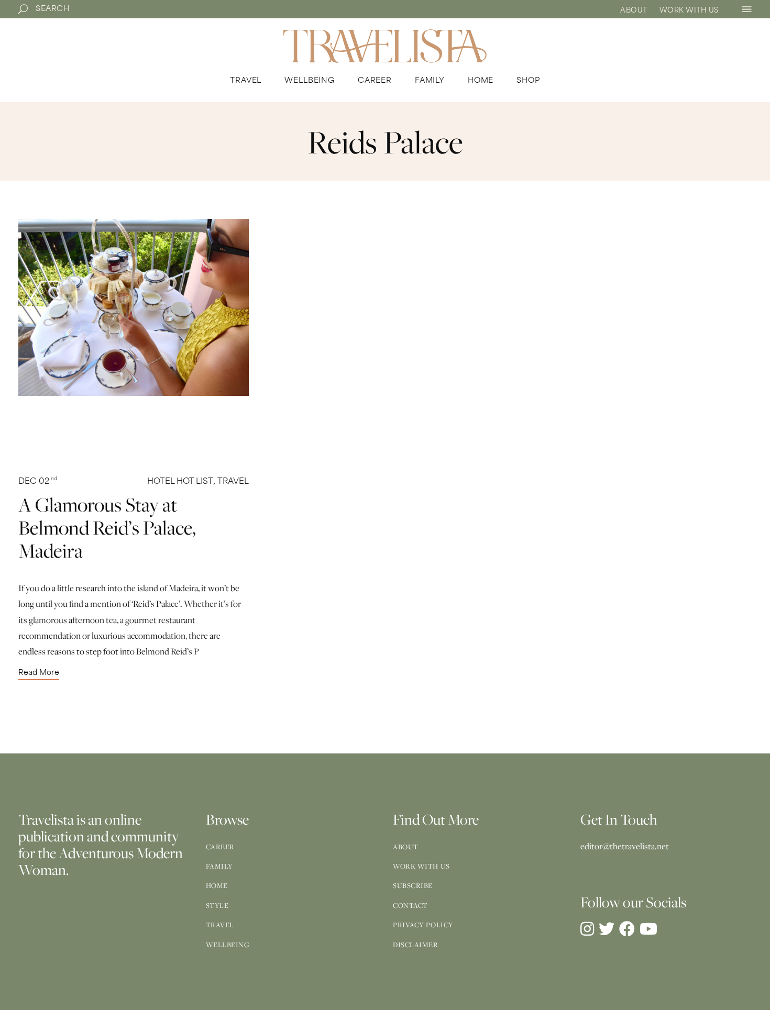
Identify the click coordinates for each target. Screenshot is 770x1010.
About (633, 10)
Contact (410, 905)
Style (217, 905)
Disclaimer (415, 944)
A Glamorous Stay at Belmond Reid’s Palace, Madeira (106, 527)
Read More (38, 673)
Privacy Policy (423, 924)
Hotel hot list (180, 482)
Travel (233, 482)
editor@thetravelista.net (624, 846)
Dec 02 (37, 482)
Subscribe (413, 885)
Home (217, 885)
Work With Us (689, 10)
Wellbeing (228, 944)
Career (220, 846)
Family (219, 866)
